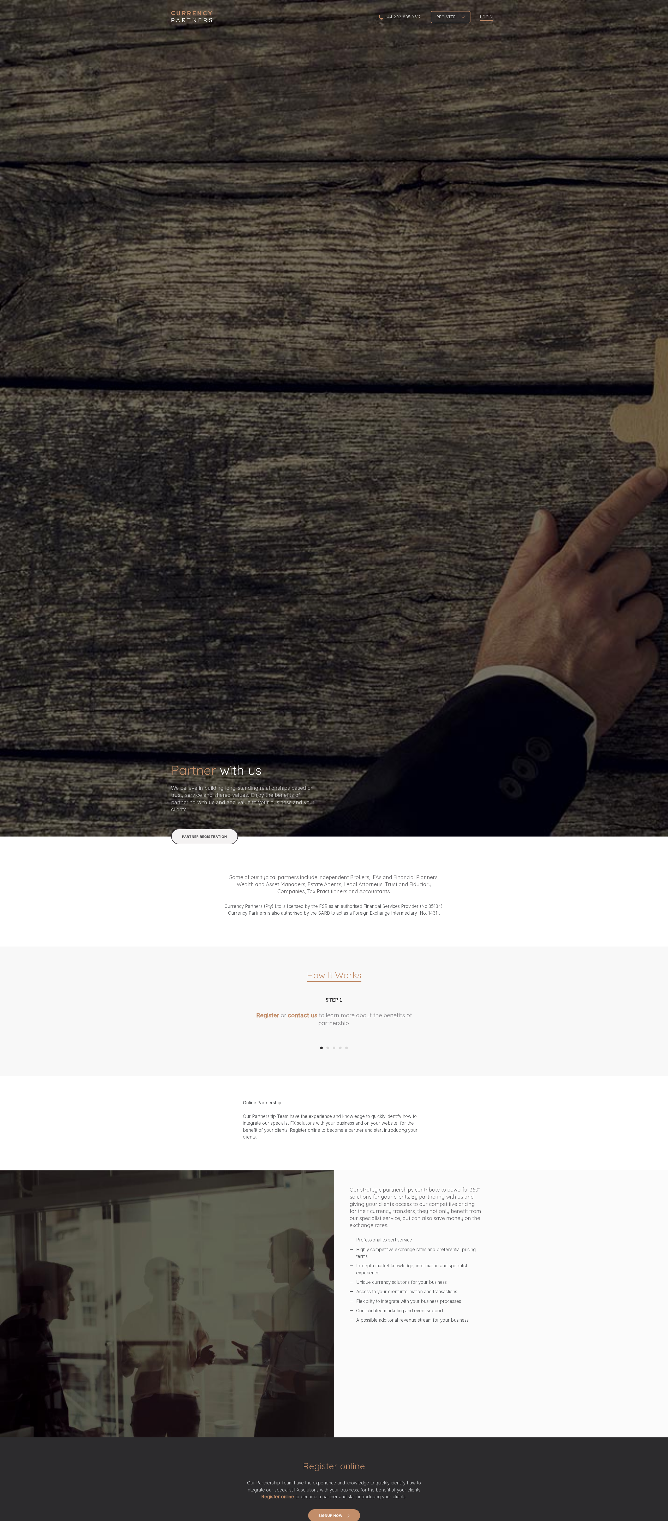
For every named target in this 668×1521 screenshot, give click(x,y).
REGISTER (447, 16)
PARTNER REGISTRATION (204, 836)
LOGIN (486, 16)
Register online (277, 1504)
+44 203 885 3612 (403, 16)
